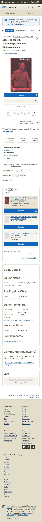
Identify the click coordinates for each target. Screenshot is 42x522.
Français (7, 469)
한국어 (6, 479)
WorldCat (7, 150)
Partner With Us (9, 414)
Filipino (6, 496)
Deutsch (7, 462)
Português (7, 482)
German (35, 140)
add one (9, 131)
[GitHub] (33, 447)
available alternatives (16, 24)
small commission (16, 166)
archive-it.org (23, 515)
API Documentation (10, 436)
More (7, 161)
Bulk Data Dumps (10, 438)
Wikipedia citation (34, 397)
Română (6, 484)
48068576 (21, 315)
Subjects (25, 416)
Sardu (6, 487)
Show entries (11, 189)
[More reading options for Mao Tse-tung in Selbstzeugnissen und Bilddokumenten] (36, 101)
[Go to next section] (39, 30)
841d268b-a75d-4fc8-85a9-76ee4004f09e (18, 320)
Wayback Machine (27, 513)
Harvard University (10, 341)
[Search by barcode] (33, 7)
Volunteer (7, 411)
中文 (5, 494)
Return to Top (26, 424)
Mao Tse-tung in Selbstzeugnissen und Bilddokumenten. (23, 234)
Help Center (26, 433)
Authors (24, 414)
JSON (32, 395)
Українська (8, 492)
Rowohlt (22, 140)
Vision (6, 409)
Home (24, 409)
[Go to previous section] (2, 30)
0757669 (15, 518)
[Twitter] (28, 447)
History (32, 123)
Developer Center (10, 433)
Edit (37, 122)
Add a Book (26, 441)
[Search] (27, 7)
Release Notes (27, 443)
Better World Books (11, 155)
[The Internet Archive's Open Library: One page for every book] (9, 7)
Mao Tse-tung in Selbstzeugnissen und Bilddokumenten (23, 199)
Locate (21, 95)
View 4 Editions (21, 30)
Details (32, 30)
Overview (9, 30)
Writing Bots (8, 441)
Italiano (6, 477)
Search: (6, 192)
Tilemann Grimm (11, 54)
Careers (6, 416)
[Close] (36, 20)
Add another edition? (30, 258)
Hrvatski (7, 474)
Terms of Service (10, 421)
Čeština (6, 460)
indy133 (31, 121)
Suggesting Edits (28, 438)
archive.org (11, 515)
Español (6, 467)
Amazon (7, 158)
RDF (27, 395)
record (19, 341)
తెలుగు (6, 489)
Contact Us (26, 436)
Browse (30, 13)
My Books (10, 13)
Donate (24, 2)
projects (9, 513)
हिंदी (5, 472)
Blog (5, 419)
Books (24, 411)
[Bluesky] (24, 447)
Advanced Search (28, 421)
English (6, 465)
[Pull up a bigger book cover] (21, 91)
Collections (26, 419)
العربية (6, 457)
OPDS (37, 395)
